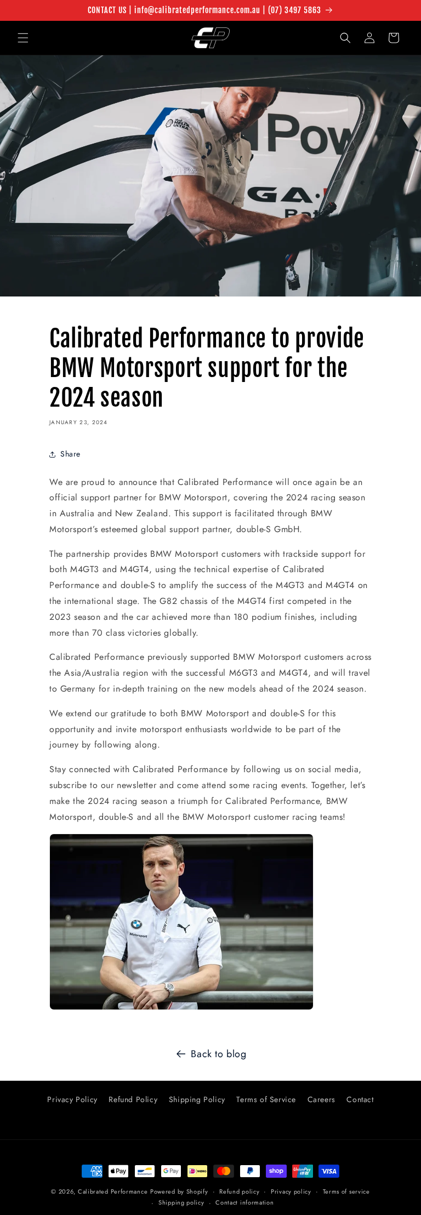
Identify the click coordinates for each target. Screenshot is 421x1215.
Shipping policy (181, 1202)
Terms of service (346, 1191)
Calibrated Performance (112, 1191)
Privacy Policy (72, 1099)
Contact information (244, 1202)
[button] (23, 38)
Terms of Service (266, 1099)
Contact (359, 1099)
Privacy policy (291, 1191)
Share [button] (70, 453)
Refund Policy (133, 1099)
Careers (321, 1099)
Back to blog (218, 1054)
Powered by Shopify (179, 1191)
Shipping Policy (197, 1099)
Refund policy (239, 1191)
